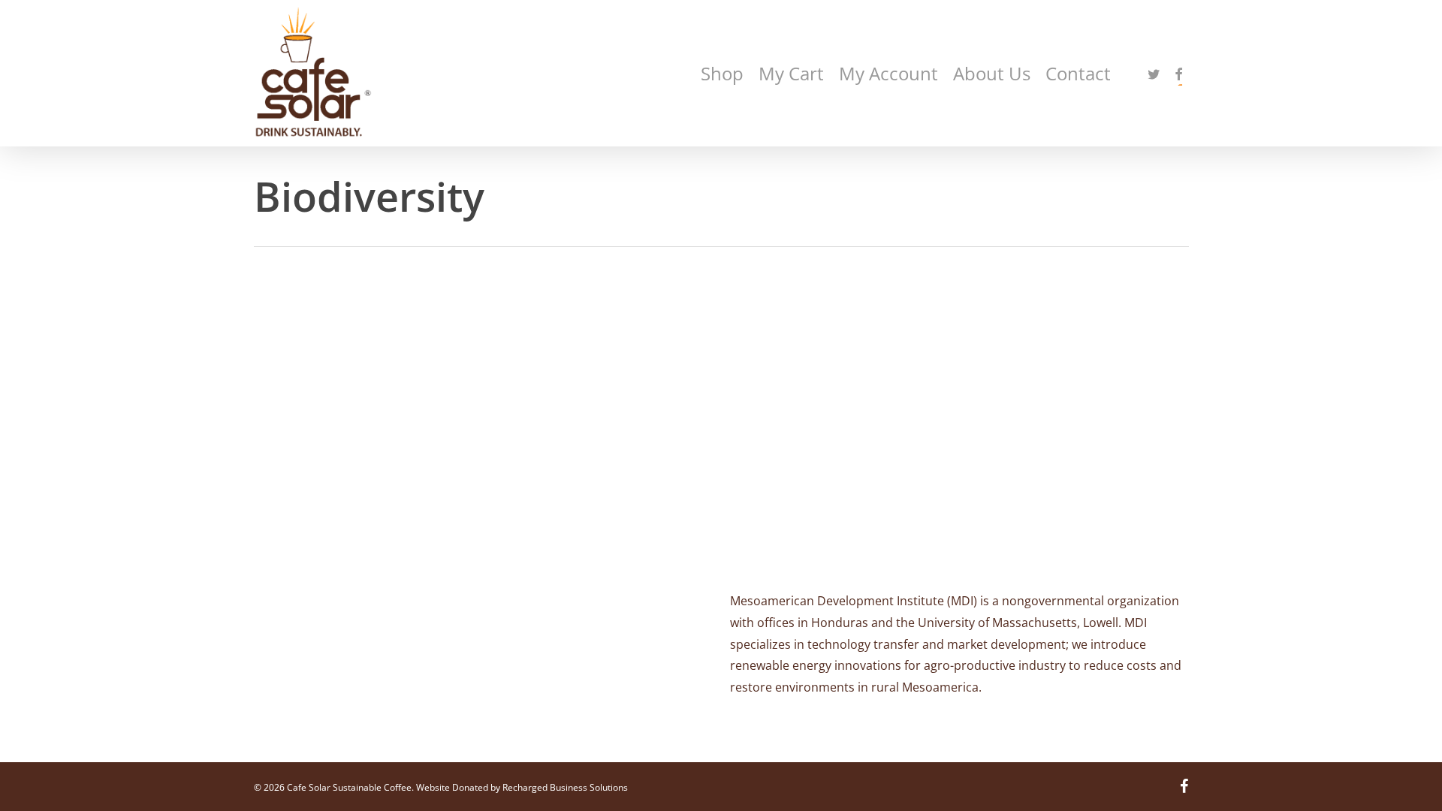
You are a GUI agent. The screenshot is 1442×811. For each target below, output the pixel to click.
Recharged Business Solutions (565, 787)
